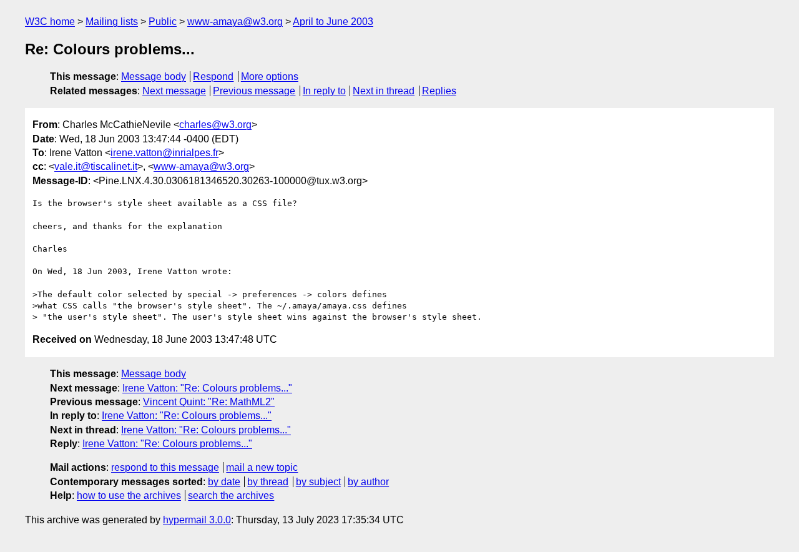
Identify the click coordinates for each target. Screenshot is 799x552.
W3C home (50, 21)
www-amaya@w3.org (235, 21)
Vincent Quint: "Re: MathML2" (209, 402)
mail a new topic (262, 467)
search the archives (231, 495)
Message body (153, 76)
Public (163, 21)
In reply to (324, 91)
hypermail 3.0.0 (197, 520)
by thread (267, 481)
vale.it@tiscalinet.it (95, 166)
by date (224, 481)
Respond (213, 76)
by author (368, 481)
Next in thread (383, 91)
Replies (439, 91)
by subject (318, 481)
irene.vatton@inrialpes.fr (164, 152)
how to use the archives (129, 495)
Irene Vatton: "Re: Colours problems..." (207, 388)
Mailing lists (112, 21)
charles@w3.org (215, 124)
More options (269, 76)
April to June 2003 (333, 21)
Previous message (254, 91)
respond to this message (165, 467)
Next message (174, 91)
